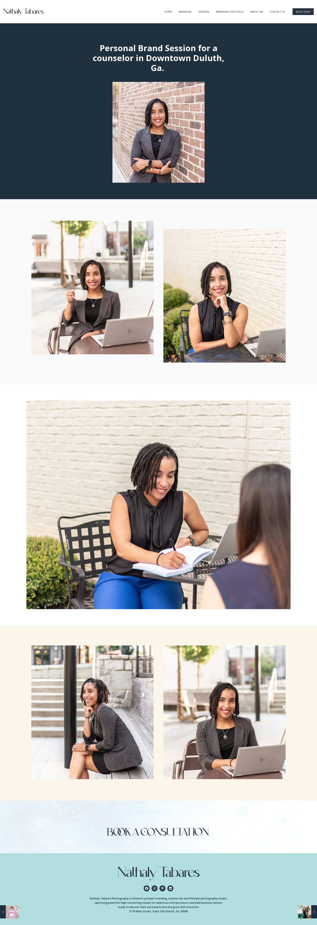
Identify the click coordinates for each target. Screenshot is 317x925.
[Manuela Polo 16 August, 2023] (9, 911)
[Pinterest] (162, 888)
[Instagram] (155, 888)
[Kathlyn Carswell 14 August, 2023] (307, 911)
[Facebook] (147, 888)
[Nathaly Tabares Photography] (23, 11)
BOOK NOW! (303, 11)
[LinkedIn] (170, 888)
